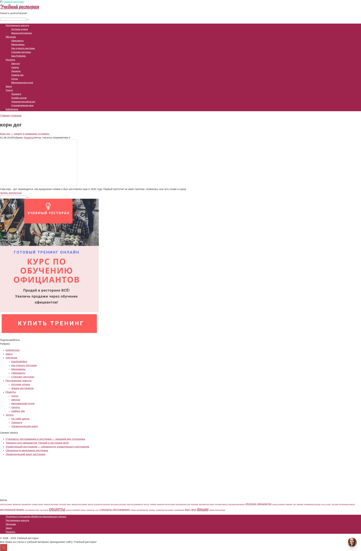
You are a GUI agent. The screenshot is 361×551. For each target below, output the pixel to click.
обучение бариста (221, 504)
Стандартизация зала (22, 105)
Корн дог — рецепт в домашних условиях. (25, 133)
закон (69, 504)
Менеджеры (18, 44)
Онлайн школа (19, 98)
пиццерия (300, 504)
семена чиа (18, 411)
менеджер (194, 504)
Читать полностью (11, 193)
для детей (62, 504)
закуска (15, 399)
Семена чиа (17, 75)
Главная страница (10, 115)
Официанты (17, 40)
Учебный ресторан (19, 6)
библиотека (17, 504)
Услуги (9, 90)
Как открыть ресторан (23, 48)
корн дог (146, 504)
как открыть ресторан (118, 504)
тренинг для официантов (139, 510)
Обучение (11, 37)
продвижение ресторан (312, 504)
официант (289, 504)
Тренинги (16, 94)
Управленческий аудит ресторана (25, 454)
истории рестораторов (102, 504)
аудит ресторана (6, 504)
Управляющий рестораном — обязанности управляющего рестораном (47, 446)
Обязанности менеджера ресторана (27, 450)
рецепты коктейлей (73, 510)
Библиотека (12, 109)
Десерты (16, 71)
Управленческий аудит (23, 101)
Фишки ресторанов (21, 33)
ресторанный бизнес (12, 509)
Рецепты (10, 59)
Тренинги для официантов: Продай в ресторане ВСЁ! (37, 442)
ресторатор (44, 510)
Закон (9, 86)
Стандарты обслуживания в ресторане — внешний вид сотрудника (45, 439)
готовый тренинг (37, 504)
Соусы (14, 78)
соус (97, 510)
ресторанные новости (347, 504)
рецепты (57, 509)
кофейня (153, 504)
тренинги (152, 510)
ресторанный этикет (32, 510)
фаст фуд (190, 509)
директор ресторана (51, 504)
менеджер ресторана (206, 504)
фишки (203, 509)
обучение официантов (258, 504)
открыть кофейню (278, 504)
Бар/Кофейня (18, 56)
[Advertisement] (84, 478)
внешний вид (26, 504)
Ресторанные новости (17, 25)
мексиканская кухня (23, 403)
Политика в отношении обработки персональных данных (36, 516)
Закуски (15, 63)
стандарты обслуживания (114, 509)
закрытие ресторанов (79, 504)
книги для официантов (135, 504)
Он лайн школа (20, 418)
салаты (15, 407)
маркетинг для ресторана (166, 504)
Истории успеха (19, 29)
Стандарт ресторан (21, 52)
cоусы (14, 395)
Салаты (15, 67)
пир (294, 504)
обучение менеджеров (236, 504)
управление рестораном (164, 510)
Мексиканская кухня (22, 82)
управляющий (179, 510)
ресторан (335, 504)
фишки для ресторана (217, 510)
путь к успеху (326, 504)
